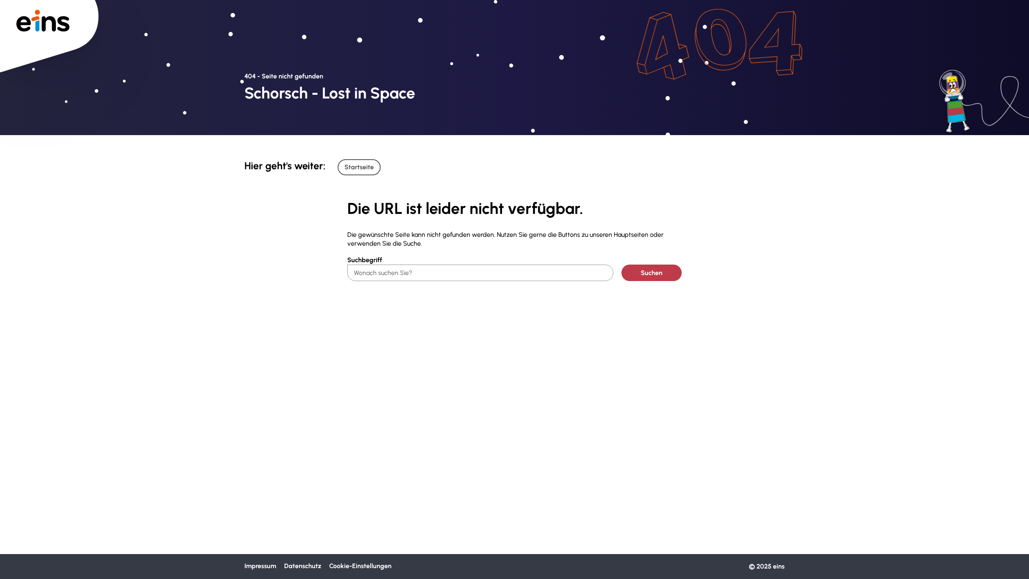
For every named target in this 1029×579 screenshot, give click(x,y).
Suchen (651, 273)
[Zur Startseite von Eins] (49, 20)
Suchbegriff (364, 260)
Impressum (260, 566)
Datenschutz (302, 566)
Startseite (359, 167)
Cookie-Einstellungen (360, 566)
